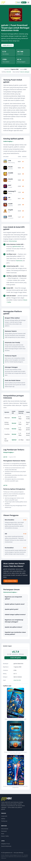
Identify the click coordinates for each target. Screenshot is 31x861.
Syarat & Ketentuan (6, 846)
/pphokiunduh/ (16, 246)
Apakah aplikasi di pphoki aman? (15, 604)
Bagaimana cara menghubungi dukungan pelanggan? (14, 621)
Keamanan (19, 260)
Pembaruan (4, 821)
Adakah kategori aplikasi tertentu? (15, 614)
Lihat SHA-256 (17, 680)
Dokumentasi (13, 241)
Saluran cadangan (24, 72)
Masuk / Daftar (5, 836)
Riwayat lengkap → (8, 452)
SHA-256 (9, 72)
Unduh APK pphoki (15, 657)
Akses (2, 833)
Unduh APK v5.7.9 (7, 45)
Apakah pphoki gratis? (11, 609)
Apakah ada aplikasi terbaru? (13, 627)
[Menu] (28, 2)
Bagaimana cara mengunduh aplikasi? (13, 598)
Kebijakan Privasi (5, 843)
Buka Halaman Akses (10, 581)
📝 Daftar (24, 2)
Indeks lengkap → (8, 141)
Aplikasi (3, 818)
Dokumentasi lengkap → (10, 592)
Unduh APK (4, 816)
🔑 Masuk (18, 2)
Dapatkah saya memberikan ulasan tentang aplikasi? (15, 633)
